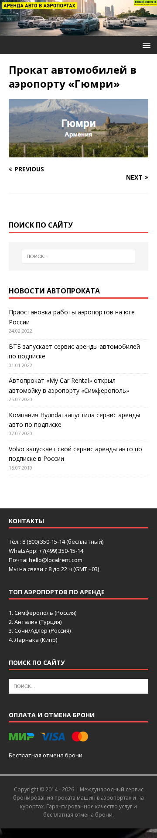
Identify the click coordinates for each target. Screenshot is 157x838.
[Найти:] (78, 256)
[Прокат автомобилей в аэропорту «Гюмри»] (78, 152)
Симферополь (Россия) (45, 613)
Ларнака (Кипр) (35, 640)
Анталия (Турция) (37, 622)
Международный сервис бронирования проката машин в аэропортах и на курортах (78, 798)
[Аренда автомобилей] (78, 31)
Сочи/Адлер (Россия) (42, 630)
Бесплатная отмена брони (45, 755)
